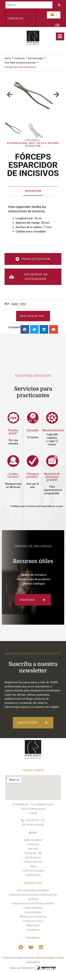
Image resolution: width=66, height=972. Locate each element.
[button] (10, 94)
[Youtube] (30, 947)
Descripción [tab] (33, 191)
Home (8, 58)
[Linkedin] (40, 947)
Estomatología (35, 58)
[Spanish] (52, 14)
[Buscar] (29, 4)
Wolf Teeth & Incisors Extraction (20, 62)
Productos (19, 58)
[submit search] (60, 5)
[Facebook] (20, 947)
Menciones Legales (45, 957)
